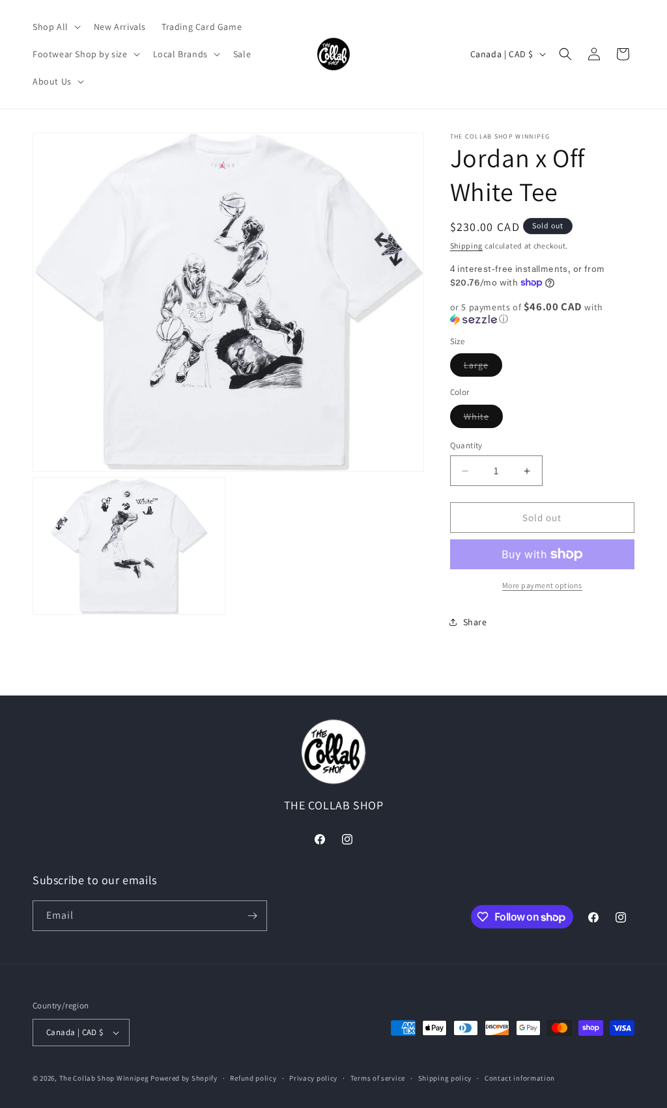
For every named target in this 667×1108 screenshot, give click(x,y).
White (483, 419)
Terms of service (377, 1078)
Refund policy (253, 1078)
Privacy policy (313, 1078)
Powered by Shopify (184, 1078)
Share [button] (475, 622)
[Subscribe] (252, 915)
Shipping (466, 245)
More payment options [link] (542, 585)
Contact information (520, 1078)
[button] (55, 26)
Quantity (466, 445)
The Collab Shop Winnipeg (104, 1078)
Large (483, 367)
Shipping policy (445, 1078)
